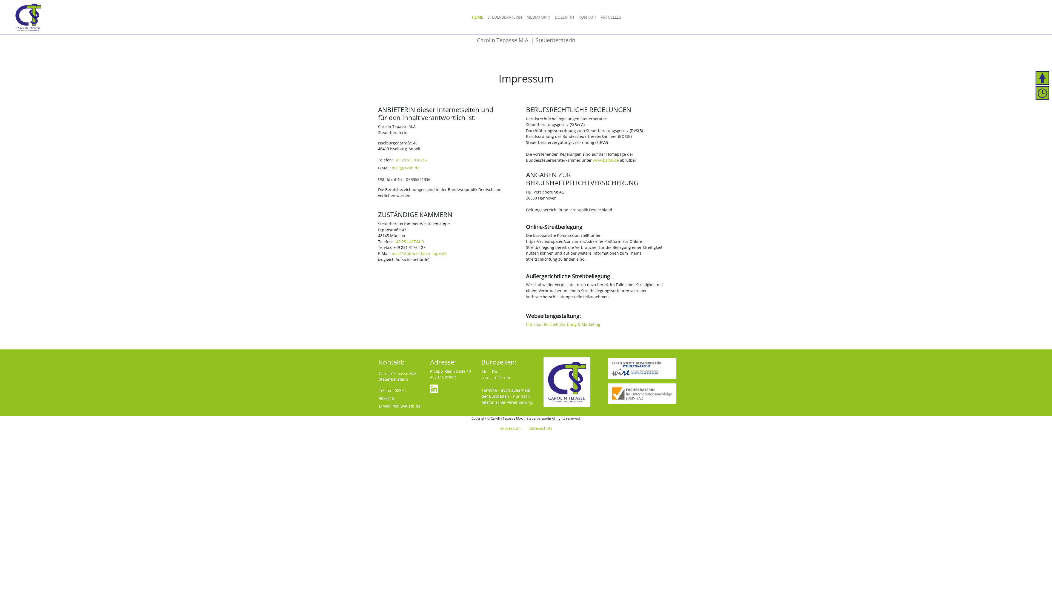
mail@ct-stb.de (405, 167)
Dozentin (564, 17)
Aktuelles (611, 17)
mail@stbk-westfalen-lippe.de (419, 253)
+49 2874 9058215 (410, 160)
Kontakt (587, 17)
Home (477, 17)
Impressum (510, 428)
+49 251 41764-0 (409, 241)
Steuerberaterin (505, 17)
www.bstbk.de (606, 160)
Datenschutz (540, 428)
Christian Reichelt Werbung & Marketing (563, 324)
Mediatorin (538, 17)
